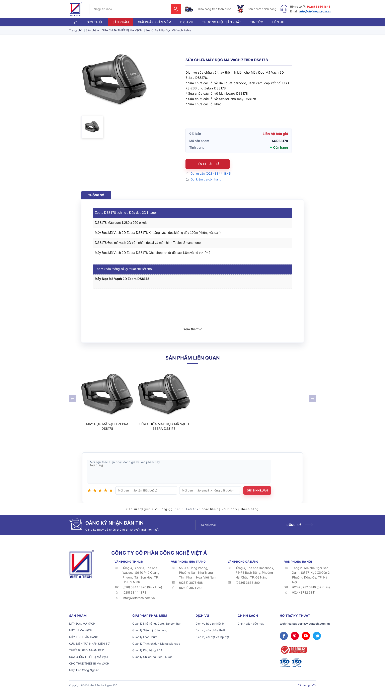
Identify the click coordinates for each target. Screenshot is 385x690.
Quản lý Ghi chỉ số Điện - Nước (152, 657)
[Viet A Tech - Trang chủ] (76, 9)
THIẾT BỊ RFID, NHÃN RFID (86, 650)
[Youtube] (306, 636)
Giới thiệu (95, 22)
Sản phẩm (120, 22)
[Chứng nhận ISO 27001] (285, 663)
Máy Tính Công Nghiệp (84, 670)
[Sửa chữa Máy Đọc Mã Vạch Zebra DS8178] (164, 395)
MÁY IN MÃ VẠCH (80, 630)
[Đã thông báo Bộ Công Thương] (293, 650)
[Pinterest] (295, 636)
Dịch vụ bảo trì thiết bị (210, 623)
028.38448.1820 (187, 509)
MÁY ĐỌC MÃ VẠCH (82, 623)
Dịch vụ (186, 22)
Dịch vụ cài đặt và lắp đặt (212, 637)
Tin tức (256, 22)
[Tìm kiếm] (176, 9)
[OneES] (81, 564)
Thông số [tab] (96, 195)
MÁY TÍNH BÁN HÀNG (83, 637)
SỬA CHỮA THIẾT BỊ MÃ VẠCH (89, 657)
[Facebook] (284, 636)
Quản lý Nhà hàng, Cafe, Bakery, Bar (156, 623)
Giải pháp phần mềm (154, 22)
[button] (92, 127)
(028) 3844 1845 (318, 6)
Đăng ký (294, 525)
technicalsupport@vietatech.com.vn (305, 623)
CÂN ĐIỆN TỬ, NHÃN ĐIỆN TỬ (89, 643)
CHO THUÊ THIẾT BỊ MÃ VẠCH (89, 663)
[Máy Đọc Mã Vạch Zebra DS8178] (107, 395)
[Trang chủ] (75, 22)
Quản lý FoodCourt (144, 637)
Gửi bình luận (257, 490)
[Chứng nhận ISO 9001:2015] (297, 663)
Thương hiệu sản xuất (221, 22)
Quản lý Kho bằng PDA (147, 650)
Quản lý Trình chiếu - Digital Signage (156, 643)
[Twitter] (317, 636)
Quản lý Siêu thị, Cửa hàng (149, 630)
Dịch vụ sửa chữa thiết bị (212, 630)
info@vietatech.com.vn (315, 11)
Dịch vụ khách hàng (242, 509)
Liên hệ (278, 22)
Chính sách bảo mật (251, 623)
